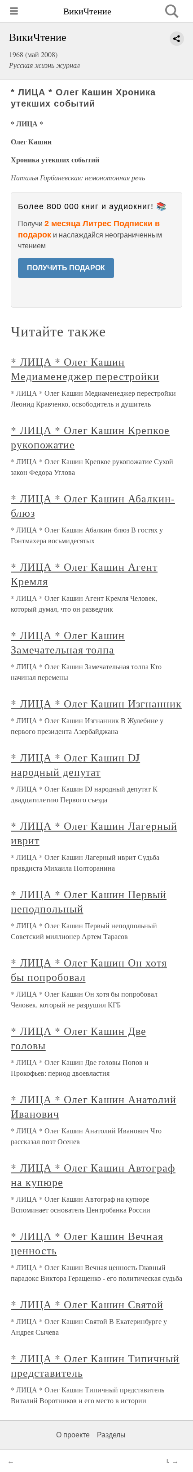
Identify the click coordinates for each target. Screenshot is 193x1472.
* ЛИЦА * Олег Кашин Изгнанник (96, 703)
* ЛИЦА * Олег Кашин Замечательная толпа (68, 642)
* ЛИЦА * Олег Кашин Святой (87, 1304)
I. (168, 1461)
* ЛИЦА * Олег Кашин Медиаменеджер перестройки (85, 368)
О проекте (73, 1435)
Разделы (111, 1435)
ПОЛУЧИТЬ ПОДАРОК (66, 268)
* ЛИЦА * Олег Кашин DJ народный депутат (75, 764)
